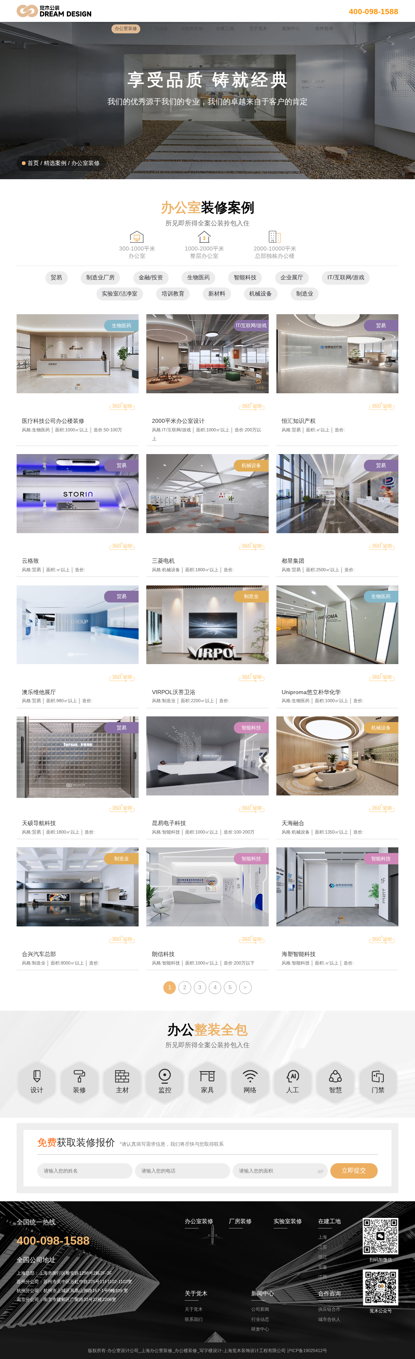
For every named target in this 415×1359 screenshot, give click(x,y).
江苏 (322, 1247)
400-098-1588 (373, 11)
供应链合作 (329, 1309)
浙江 (322, 1256)
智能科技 (245, 277)
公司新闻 (260, 1309)
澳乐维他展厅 (39, 692)
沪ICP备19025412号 (307, 1350)
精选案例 (55, 163)
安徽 (322, 1267)
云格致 (30, 561)
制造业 (304, 294)
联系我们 (194, 1319)
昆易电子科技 (169, 823)
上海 (322, 1237)
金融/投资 (151, 277)
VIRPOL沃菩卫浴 (173, 692)
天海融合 (293, 823)
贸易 (56, 277)
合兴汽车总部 (39, 954)
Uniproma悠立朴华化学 (311, 692)
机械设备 (260, 294)
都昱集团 (293, 561)
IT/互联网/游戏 (345, 277)
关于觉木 (194, 1309)
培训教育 (173, 294)
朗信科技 (163, 954)
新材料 (216, 294)
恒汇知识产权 (299, 421)
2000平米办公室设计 (178, 421)
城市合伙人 (329, 1319)
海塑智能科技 (299, 954)
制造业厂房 (100, 277)
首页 (33, 163)
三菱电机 (163, 561)
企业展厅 (291, 277)
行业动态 (260, 1319)
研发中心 (260, 1329)
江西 (322, 1276)
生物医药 (198, 277)
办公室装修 (85, 163)
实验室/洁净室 (119, 294)
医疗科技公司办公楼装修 (53, 421)
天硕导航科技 (39, 823)
